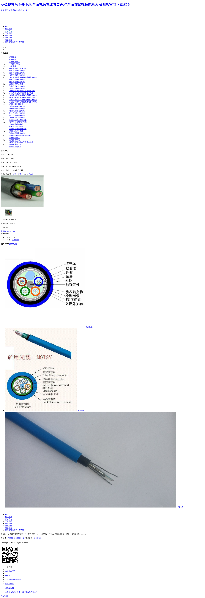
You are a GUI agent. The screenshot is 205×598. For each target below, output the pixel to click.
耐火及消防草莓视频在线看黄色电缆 (23, 102)
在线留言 (8, 40)
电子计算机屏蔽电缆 (17, 115)
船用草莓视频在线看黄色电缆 (20, 135)
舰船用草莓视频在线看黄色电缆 (21, 142)
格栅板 (7, 575)
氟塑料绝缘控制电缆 (17, 106)
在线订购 (11, 231)
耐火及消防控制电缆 (17, 113)
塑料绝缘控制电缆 (16, 104)
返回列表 (13, 244)
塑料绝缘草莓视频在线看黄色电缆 (22, 91)
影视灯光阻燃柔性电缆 (17, 129)
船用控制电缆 (14, 138)
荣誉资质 (8, 33)
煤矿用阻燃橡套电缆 (17, 82)
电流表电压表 (10, 571)
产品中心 (8, 31)
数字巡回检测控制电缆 (17, 122)
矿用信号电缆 (14, 64)
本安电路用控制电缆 (17, 117)
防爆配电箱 (9, 584)
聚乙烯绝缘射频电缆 (17, 133)
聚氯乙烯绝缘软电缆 (17, 86)
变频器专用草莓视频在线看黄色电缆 (23, 95)
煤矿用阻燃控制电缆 (17, 75)
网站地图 (4, 596)
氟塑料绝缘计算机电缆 (17, 120)
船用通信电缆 (14, 140)
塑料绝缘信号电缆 (16, 131)
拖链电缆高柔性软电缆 (17, 68)
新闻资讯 (8, 38)
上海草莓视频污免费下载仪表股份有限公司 (21, 592)
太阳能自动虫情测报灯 (13, 579)
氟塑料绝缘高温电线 (17, 88)
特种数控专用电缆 (16, 126)
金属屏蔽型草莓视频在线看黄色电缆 (23, 100)
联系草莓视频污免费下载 (18, 10)
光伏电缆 (12, 66)
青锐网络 (37, 538)
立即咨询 (4, 231)
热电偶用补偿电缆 (16, 124)
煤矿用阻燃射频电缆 (17, 79)
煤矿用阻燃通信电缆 (17, 71)
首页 (7, 26)
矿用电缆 (12, 57)
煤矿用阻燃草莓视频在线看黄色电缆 (23, 77)
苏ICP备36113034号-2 (16, 538)
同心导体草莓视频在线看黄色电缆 (22, 97)
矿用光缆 (12, 59)
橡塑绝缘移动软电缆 (17, 111)
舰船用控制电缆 (15, 147)
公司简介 (8, 29)
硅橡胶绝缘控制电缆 (17, 109)
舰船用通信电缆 (15, 144)
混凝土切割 (9, 588)
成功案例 (8, 35)
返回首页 (4, 10)
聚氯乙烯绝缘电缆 (16, 84)
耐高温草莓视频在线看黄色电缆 (21, 93)
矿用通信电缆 (14, 62)
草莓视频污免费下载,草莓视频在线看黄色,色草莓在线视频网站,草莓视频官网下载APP (65, 4)
